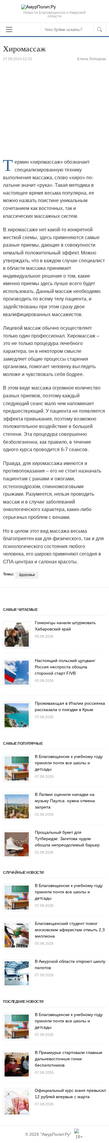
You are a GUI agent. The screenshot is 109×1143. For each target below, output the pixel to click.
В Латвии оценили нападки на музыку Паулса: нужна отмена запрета (65, 800)
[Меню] (9, 29)
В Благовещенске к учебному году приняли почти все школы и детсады (69, 763)
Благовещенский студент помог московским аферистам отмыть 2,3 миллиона (70, 929)
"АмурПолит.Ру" (55, 1134)
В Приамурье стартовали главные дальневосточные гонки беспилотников (68, 1059)
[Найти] (99, 29)
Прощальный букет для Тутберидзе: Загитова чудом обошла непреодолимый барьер (67, 838)
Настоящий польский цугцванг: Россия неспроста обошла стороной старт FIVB (65, 667)
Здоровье (27, 575)
